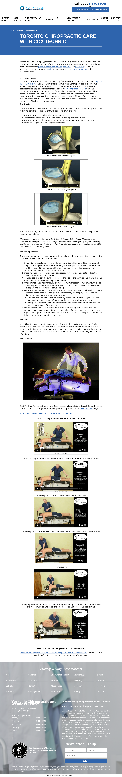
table (50, 69)
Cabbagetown (34, 691)
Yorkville (100, 691)
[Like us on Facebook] (12, 738)
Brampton (55, 691)
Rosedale (100, 674)
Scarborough (80, 674)
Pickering (78, 680)
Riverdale (32, 680)
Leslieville (100, 686)
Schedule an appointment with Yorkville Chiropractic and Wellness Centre (53, 652)
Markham (78, 686)
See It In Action (86, 408)
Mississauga (56, 686)
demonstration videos (77, 69)
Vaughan (32, 674)
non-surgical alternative (75, 88)
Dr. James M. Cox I (83, 769)
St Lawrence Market (60, 674)
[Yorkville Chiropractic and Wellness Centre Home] (31, 8)
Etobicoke (10, 691)
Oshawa (100, 680)
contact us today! (81, 738)
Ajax (7, 674)
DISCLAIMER (15, 769)
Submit (86, 761)
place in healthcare (46, 66)
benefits (66, 66)
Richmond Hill (57, 680)
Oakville (9, 686)
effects (59, 66)
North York (33, 686)
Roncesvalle (11, 680)
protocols (79, 66)
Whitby (77, 691)
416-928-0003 (97, 4)
